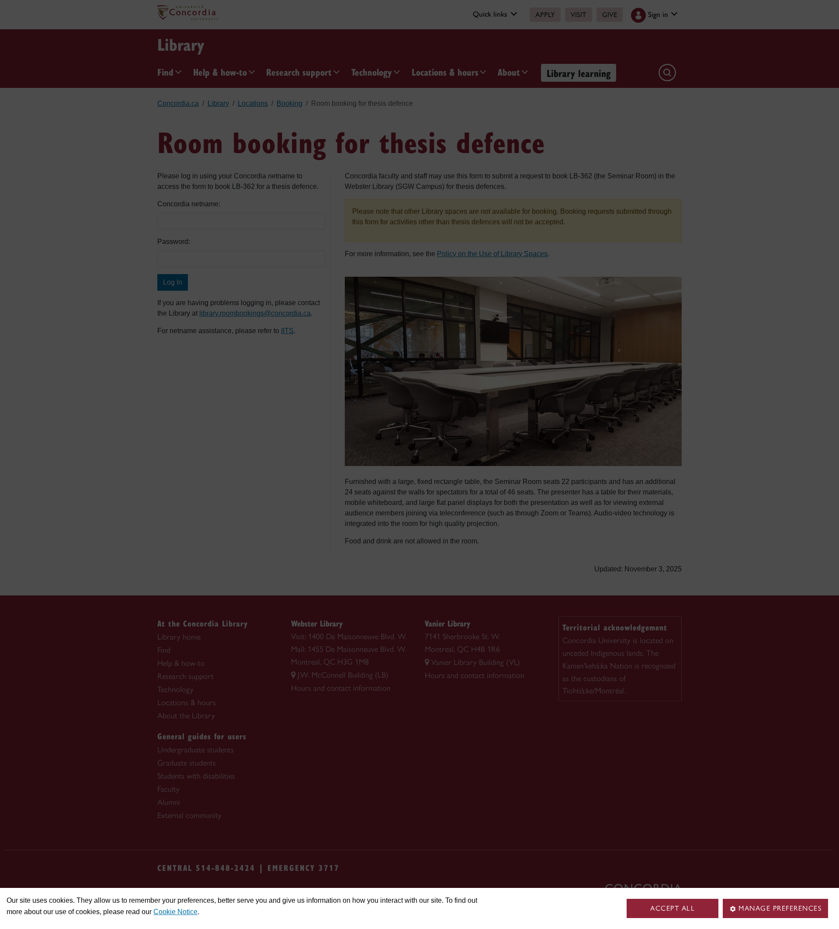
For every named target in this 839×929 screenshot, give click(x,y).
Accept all (672, 908)
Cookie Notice (175, 911)
